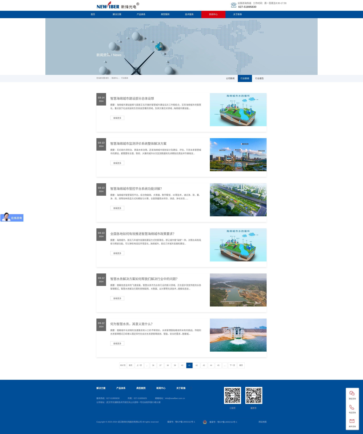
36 (153, 365)
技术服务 (189, 14)
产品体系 (141, 14)
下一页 (232, 365)
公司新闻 (230, 78)
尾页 (241, 365)
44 (211, 365)
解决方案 (117, 14)
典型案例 (165, 14)
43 (204, 365)
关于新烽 (237, 14)
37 (161, 365)
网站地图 (263, 422)
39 (175, 365)
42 (197, 365)
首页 (93, 14)
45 (218, 365)
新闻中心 (213, 14)
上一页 (139, 365)
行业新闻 (245, 78)
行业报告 (259, 78)
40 (182, 365)
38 (168, 365)
